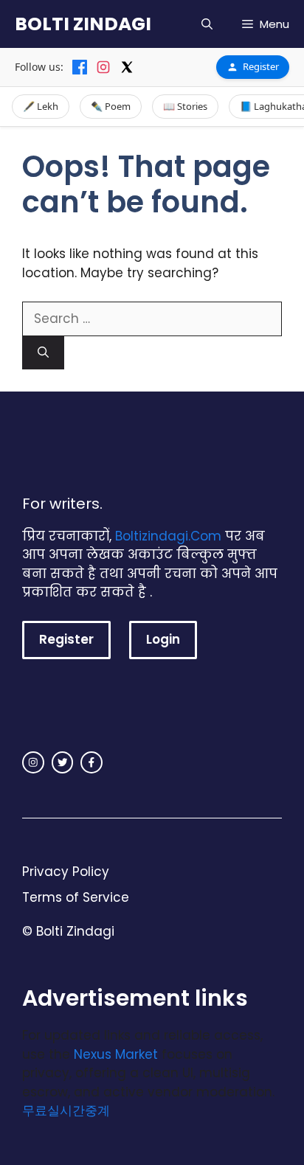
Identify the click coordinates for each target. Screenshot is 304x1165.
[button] (207, 24)
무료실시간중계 (66, 1110)
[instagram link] (33, 762)
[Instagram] (103, 67)
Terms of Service (75, 897)
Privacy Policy (65, 871)
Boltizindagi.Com (168, 536)
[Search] (43, 352)
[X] (127, 67)
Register (261, 66)
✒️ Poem (111, 106)
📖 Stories (185, 106)
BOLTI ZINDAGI (83, 24)
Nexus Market (116, 1054)
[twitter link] (63, 762)
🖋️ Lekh (40, 106)
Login (163, 639)
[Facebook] (79, 67)
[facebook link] (91, 762)
